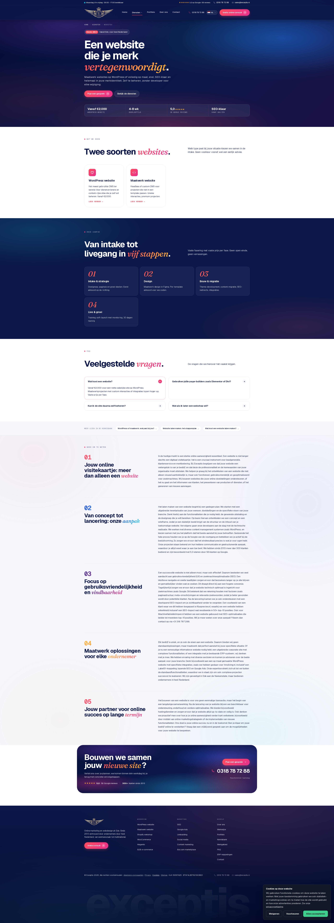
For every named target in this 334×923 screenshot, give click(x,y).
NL (212, 12)
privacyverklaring (274, 906)
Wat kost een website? (100, 381)
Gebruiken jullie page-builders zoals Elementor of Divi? (201, 381)
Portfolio (151, 12)
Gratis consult (95, 845)
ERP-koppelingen (224, 854)
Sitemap (164, 875)
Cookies (155, 875)
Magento (141, 844)
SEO (179, 824)
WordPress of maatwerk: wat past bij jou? (137, 428)
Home (124, 12)
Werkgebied (222, 844)
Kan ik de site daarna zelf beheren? (107, 405)
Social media (182, 839)
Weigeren (274, 913)
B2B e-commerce (145, 849)
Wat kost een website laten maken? (222, 428)
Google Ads (182, 829)
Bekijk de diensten (126, 93)
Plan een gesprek (98, 93)
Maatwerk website (145, 829)
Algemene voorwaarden (133, 875)
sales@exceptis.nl (242, 875)
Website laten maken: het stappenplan (181, 428)
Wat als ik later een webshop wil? (190, 405)
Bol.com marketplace (186, 849)
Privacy (148, 875)
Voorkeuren (292, 913)
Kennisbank (222, 839)
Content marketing (185, 844)
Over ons (164, 12)
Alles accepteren (315, 913)
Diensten (136, 12)
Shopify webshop (144, 834)
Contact (176, 12)
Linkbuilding (182, 834)
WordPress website (145, 824)
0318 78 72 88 (233, 771)
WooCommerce (144, 839)
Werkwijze (221, 829)
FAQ (219, 849)
